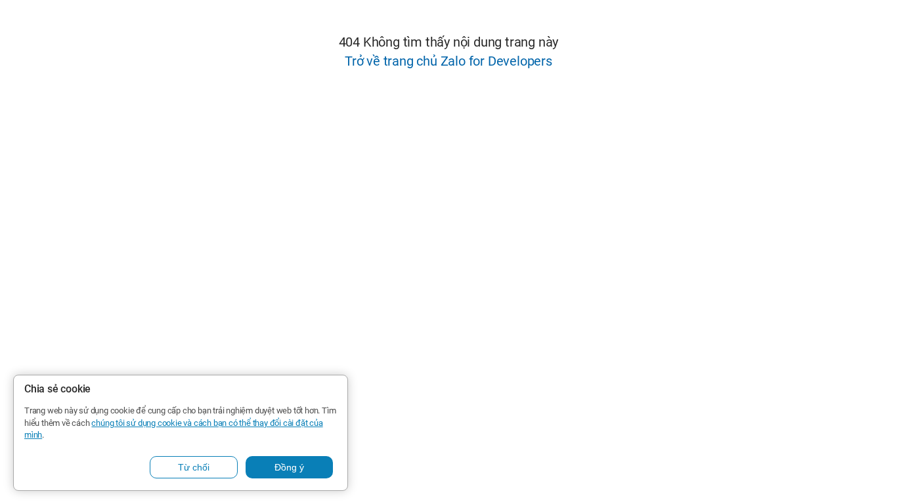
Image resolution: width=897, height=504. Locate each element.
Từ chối (193, 467)
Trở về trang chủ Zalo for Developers (448, 61)
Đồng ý (289, 467)
